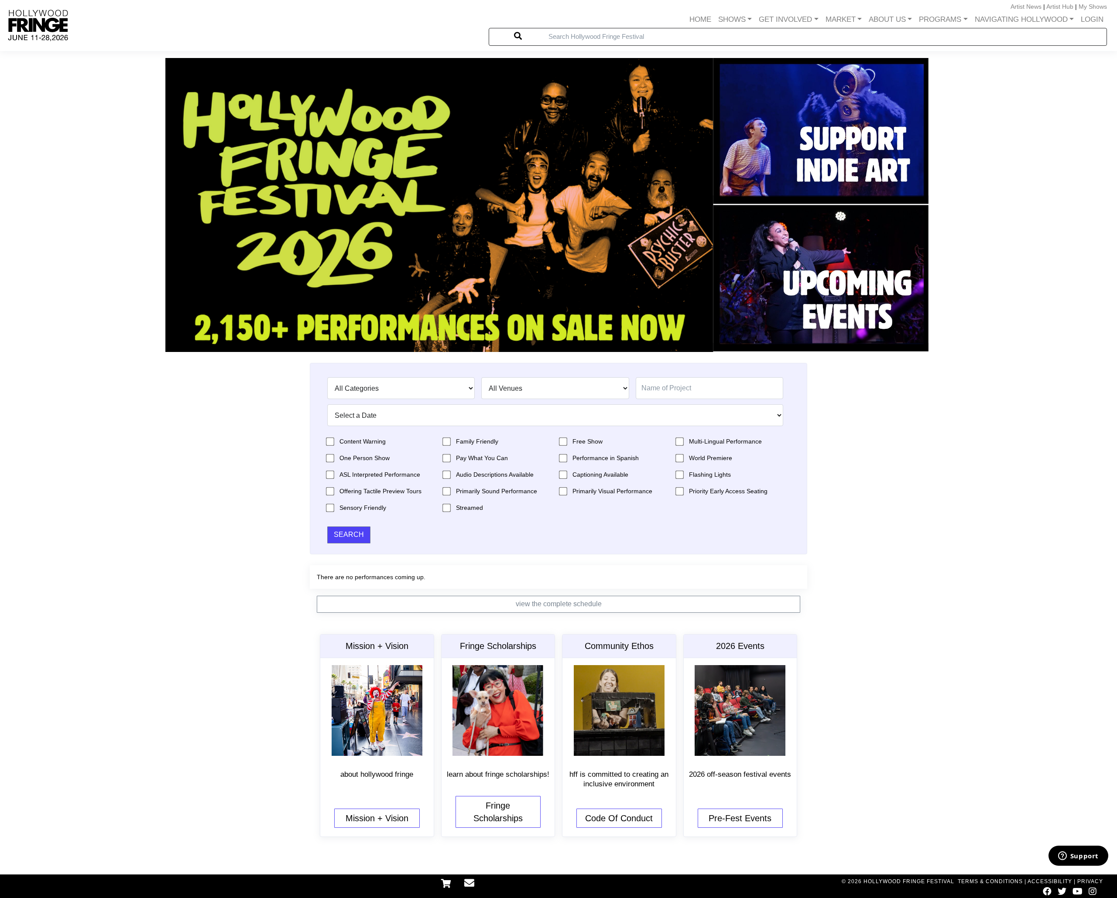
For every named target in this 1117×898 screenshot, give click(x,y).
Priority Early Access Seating (728, 491)
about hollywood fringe (376, 774)
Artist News (1026, 6)
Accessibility (1050, 881)
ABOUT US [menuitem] (887, 19)
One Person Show (364, 457)
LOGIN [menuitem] (1092, 19)
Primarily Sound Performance (496, 491)
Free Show (587, 441)
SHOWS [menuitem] (732, 19)
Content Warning (362, 441)
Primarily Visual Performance (612, 491)
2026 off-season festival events (740, 774)
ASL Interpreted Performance (379, 474)
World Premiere (710, 457)
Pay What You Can (482, 457)
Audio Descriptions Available (495, 474)
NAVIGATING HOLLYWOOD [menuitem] (1021, 19)
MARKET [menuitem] (841, 19)
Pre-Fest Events (740, 818)
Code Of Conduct (619, 818)
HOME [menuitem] (700, 19)
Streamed (469, 507)
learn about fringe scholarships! (498, 774)
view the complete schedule (559, 604)
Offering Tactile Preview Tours (380, 491)
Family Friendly (477, 441)
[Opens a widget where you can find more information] (1078, 856)
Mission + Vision (377, 818)
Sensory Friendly (362, 507)
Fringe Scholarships (498, 812)
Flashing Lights (710, 474)
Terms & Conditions (990, 881)
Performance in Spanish (605, 457)
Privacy (1090, 881)
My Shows (1093, 6)
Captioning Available (600, 474)
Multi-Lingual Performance (725, 441)
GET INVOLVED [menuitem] (785, 19)
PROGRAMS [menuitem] (940, 19)
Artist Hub (1059, 6)
